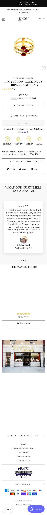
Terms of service (23, 456)
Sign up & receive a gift (22, 436)
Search (23, 444)
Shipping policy (23, 460)
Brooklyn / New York (23, 505)
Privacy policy (23, 452)
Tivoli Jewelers (23, 78)
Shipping (14, 98)
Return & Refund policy (23, 448)
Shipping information (23, 161)
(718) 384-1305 (23, 12)
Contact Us (23, 484)
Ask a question (23, 105)
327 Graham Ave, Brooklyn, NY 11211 (23, 9)
